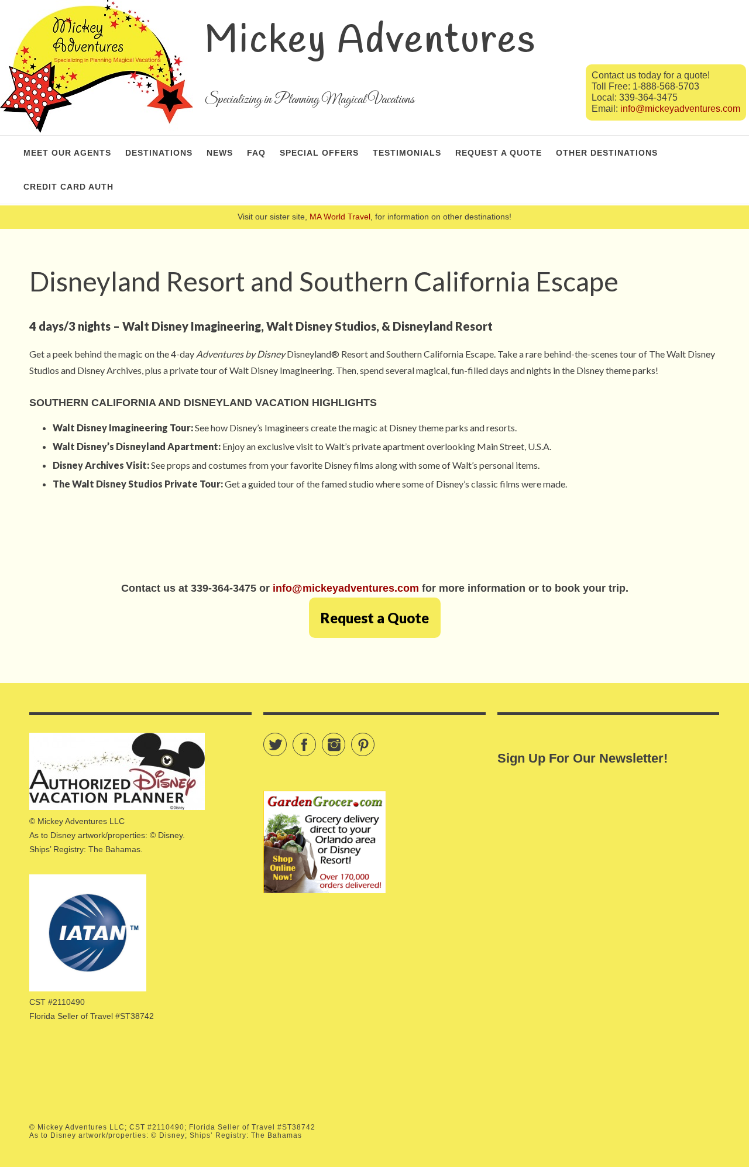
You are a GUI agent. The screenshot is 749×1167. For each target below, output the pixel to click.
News (220, 152)
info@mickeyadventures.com (680, 109)
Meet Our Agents (67, 152)
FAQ (256, 152)
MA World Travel (340, 216)
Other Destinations (607, 152)
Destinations (159, 152)
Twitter (286, 739)
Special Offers (319, 152)
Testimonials (407, 152)
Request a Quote (498, 152)
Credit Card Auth (68, 186)
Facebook (315, 739)
